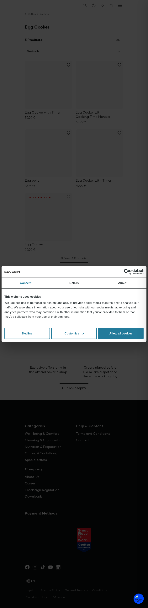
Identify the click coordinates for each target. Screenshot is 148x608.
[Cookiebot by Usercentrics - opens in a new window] (127, 272)
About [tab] (122, 283)
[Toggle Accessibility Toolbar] (138, 598)
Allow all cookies (120, 333)
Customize (72, 333)
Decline (27, 333)
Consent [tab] (25, 283)
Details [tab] (74, 283)
